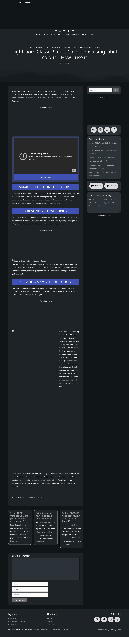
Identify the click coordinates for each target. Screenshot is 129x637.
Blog (59, 34)
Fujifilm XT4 (93, 199)
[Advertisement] (64, 16)
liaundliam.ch (64, 197)
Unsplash (39, 497)
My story (50, 618)
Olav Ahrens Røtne (26, 497)
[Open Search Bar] (92, 34)
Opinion (66, 34)
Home (38, 34)
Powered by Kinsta (41, 630)
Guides (84, 34)
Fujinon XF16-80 (95, 203)
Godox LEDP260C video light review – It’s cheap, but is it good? (71, 517)
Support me (51, 624)
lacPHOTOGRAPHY (15, 618)
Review (74, 34)
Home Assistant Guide (16, 621)
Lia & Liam (53, 480)
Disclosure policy (103, 630)
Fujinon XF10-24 (110, 199)
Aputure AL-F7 (94, 206)
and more (64, 630)
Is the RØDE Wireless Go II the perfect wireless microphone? (19, 517)
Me (52, 34)
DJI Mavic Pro (109, 203)
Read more (14, 541)
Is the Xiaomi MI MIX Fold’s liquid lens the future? (44, 516)
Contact (45, 34)
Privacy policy (116, 630)
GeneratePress (54, 630)
